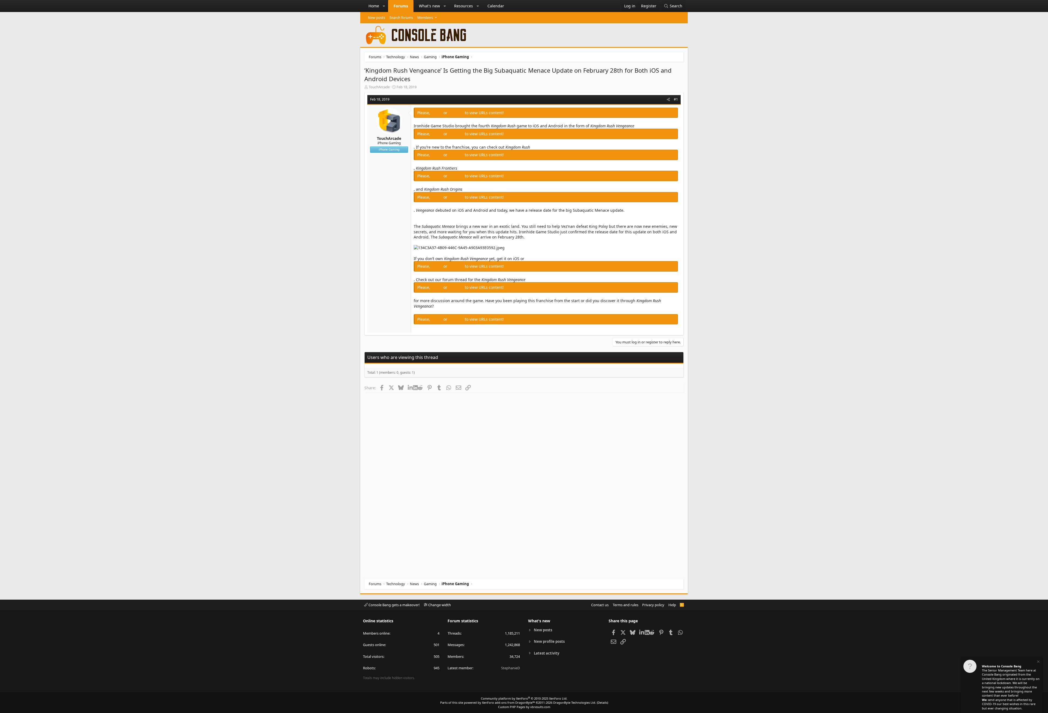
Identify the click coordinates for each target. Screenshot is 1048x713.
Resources (463, 5)
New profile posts (549, 641)
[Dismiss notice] (1038, 662)
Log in (437, 112)
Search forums (401, 17)
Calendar (495, 5)
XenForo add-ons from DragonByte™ (508, 702)
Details (602, 702)
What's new (429, 5)
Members (425, 17)
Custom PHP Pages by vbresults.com (524, 707)
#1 (676, 99)
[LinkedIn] (410, 387)
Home (373, 5)
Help (672, 604)
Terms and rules (625, 604)
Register (456, 112)
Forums (401, 5)
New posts (376, 17)
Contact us (600, 604)
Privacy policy (653, 604)
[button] (384, 6)
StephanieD (510, 667)
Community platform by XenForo (524, 698)
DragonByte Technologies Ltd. (574, 702)
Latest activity (546, 653)
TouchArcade (379, 86)
